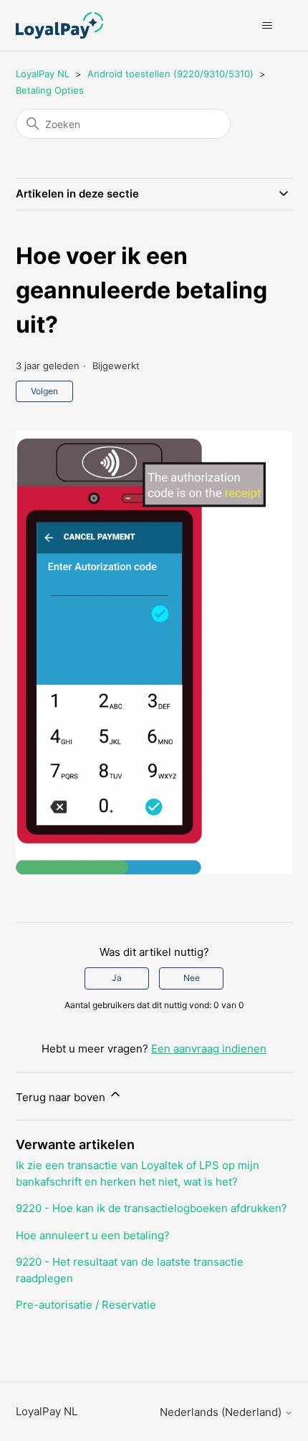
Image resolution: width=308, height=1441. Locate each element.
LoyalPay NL (42, 73)
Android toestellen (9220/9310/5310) (170, 73)
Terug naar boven (62, 1097)
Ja (117, 977)
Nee (191, 977)
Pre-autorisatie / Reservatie (86, 1304)
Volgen (44, 391)
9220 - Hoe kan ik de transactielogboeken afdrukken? (151, 1208)
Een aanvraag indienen (208, 1048)
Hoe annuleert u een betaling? (93, 1235)
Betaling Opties (50, 90)
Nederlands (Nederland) (222, 1412)
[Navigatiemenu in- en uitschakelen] (267, 25)
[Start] (59, 25)
